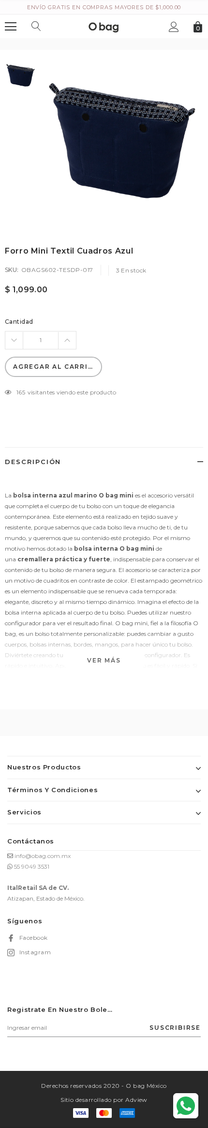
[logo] (103, 26)
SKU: (12, 269)
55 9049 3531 (31, 866)
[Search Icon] (36, 26)
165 (20, 392)
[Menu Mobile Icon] (10, 26)
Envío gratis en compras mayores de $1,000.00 (104, 7)
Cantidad (19, 321)
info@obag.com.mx (43, 855)
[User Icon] (174, 27)
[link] (20, 75)
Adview (136, 1099)
